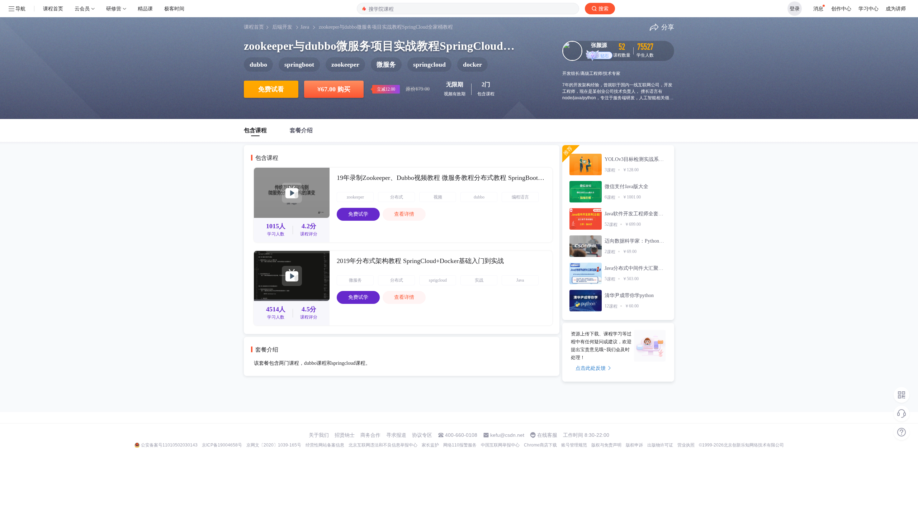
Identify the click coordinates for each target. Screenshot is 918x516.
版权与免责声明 (606, 445)
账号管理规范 (574, 445)
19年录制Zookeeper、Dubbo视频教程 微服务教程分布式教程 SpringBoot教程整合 (441, 177)
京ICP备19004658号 (222, 445)
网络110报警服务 (460, 445)
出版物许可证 (660, 445)
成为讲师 (896, 8)
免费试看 (271, 89)
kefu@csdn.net (507, 435)
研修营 (113, 8)
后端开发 (282, 27)
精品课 (145, 8)
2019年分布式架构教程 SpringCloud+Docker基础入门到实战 (420, 260)
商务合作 (370, 435)
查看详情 (404, 214)
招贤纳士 (345, 435)
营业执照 (686, 445)
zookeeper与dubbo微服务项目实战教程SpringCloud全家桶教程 (386, 27)
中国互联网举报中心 (500, 445)
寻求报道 (396, 435)
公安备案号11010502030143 (169, 445)
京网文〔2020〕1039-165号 (273, 445)
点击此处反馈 (591, 368)
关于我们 (319, 435)
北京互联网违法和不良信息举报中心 (383, 445)
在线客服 (547, 435)
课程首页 (53, 8)
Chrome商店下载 (540, 445)
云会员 (82, 8)
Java (305, 27)
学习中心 (868, 8)
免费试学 (358, 214)
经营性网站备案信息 (325, 445)
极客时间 (174, 8)
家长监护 (430, 445)
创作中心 (841, 8)
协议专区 (422, 435)
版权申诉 (634, 445)
